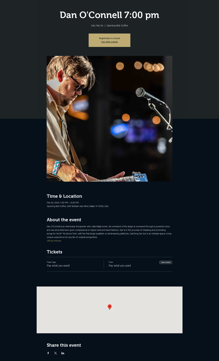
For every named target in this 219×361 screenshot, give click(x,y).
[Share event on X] (55, 353)
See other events (109, 42)
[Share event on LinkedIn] (62, 353)
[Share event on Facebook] (48, 353)
